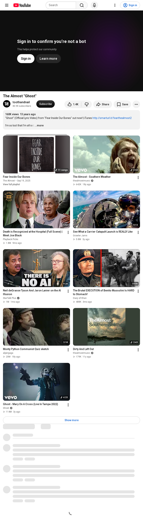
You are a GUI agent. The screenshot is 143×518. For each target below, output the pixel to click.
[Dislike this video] (86, 104)
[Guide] (6, 5)
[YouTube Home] (21, 5)
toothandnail (21, 102)
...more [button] (39, 125)
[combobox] (62, 5)
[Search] (82, 5)
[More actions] (136, 104)
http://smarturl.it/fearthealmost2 (112, 117)
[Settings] (115, 5)
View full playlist (11, 184)
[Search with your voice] (94, 5)
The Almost (9, 180)
